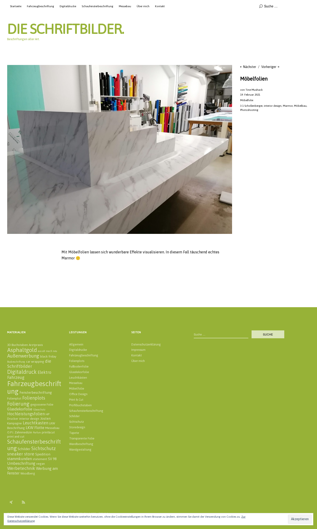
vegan (40, 463)
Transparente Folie (81, 438)
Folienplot (14, 398)
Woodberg (27, 473)
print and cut (15, 436)
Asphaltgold (22, 350)
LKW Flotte (35, 427)
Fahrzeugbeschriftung (40, 6)
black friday (48, 356)
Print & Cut (76, 399)
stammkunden (19, 458)
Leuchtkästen (78, 377)
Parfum (37, 432)
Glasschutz (39, 409)
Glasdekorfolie (19, 409)
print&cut (48, 432)
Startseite (15, 6)
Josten (45, 418)
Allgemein (76, 344)
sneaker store (20, 453)
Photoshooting (249, 110)
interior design (272, 105)
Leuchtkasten (35, 422)
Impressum (138, 350)
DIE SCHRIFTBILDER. (65, 29)
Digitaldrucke (68, 6)
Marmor (288, 105)
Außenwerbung (23, 355)
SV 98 (52, 459)
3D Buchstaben (17, 345)
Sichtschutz (43, 448)
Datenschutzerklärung (146, 344)
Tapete (74, 433)
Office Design (78, 394)
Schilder (24, 449)
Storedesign (77, 427)
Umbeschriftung (21, 463)
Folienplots (33, 397)
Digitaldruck (22, 372)
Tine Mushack (254, 89)
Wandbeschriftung (81, 444)
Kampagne (14, 423)
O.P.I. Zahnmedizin (19, 432)
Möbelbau (300, 105)
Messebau (125, 6)
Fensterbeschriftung (35, 392)
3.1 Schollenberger (251, 105)
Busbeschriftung (16, 361)
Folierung (18, 403)
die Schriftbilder (29, 363)
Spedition (42, 454)
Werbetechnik (21, 468)
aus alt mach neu (47, 351)
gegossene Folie (41, 404)
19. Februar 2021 (250, 94)
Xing (11, 502)
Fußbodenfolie (79, 366)
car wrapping (35, 361)
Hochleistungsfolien (26, 413)
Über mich (143, 6)
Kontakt (160, 6)
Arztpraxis (36, 345)
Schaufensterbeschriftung (97, 6)
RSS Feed (23, 502)
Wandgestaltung (80, 449)
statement (40, 459)
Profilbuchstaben (80, 405)
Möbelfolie (246, 100)
